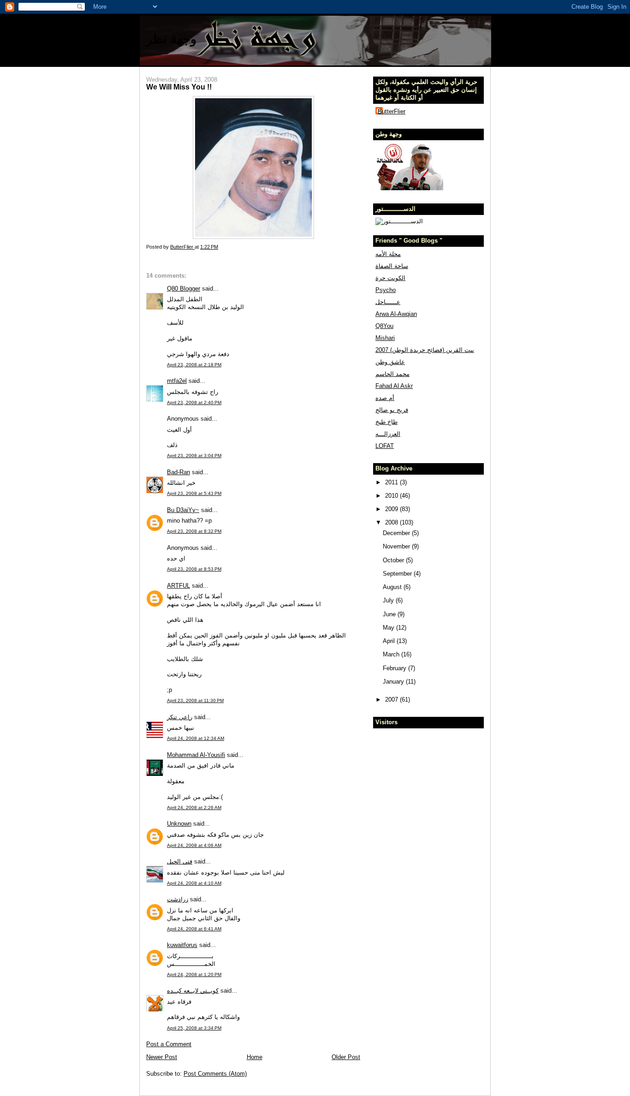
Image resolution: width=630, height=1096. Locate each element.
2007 (392, 699)
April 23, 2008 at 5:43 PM (194, 493)
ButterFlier (391, 111)
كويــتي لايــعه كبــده (193, 990)
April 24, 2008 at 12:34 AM (195, 738)
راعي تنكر (179, 717)
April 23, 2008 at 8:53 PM (194, 569)
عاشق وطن (390, 361)
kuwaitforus (182, 944)
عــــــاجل (387, 301)
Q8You (384, 325)
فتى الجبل (179, 861)
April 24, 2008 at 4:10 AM (194, 883)
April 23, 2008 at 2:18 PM (194, 364)
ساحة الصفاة (391, 265)
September (398, 573)
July (389, 600)
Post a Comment (168, 1044)
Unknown (179, 823)
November (397, 546)
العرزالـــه (387, 433)
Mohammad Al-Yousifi (196, 754)
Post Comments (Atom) (215, 1073)
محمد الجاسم (392, 373)
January (394, 681)
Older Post (346, 1057)
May (389, 627)
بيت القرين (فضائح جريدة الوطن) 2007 (424, 349)
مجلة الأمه (388, 253)
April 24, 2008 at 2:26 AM (194, 807)
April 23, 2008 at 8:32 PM (194, 531)
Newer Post (161, 1057)
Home (254, 1057)
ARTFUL (178, 585)
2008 (392, 522)
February (395, 668)
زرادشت (177, 899)
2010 (392, 495)
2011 (392, 482)
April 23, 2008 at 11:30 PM (195, 700)
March (392, 654)
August (393, 587)
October (394, 560)
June (390, 614)
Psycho (385, 289)
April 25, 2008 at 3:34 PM (194, 1027)
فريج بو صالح (391, 409)
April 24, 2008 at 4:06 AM (194, 845)
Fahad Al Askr (394, 385)
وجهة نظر (171, 39)
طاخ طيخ (386, 421)
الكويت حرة (390, 277)
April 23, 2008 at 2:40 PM (194, 402)
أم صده (384, 397)
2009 (392, 509)
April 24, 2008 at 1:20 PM (194, 974)
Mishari (385, 337)
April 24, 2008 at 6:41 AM (194, 928)
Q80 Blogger (183, 288)
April (390, 640)
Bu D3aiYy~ (183, 509)
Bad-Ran (178, 472)
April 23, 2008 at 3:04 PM (194, 455)
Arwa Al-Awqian (396, 313)
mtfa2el (177, 380)
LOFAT (384, 445)
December (397, 533)
